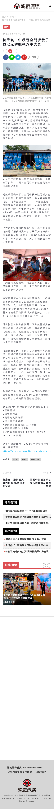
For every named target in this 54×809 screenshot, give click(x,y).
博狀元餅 (35, 459)
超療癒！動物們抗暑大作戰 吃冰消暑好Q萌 (14, 482)
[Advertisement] (27, 659)
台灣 (12, 17)
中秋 (24, 459)
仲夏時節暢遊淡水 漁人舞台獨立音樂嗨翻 (40, 482)
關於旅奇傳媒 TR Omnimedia (25, 767)
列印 (34, 57)
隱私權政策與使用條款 (20, 772)
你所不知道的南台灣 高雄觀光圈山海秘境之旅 (29, 551)
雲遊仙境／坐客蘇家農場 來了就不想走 (26, 539)
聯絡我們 (41, 772)
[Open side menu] (3, 6)
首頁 (4, 17)
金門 (15, 459)
